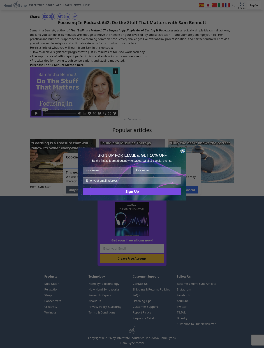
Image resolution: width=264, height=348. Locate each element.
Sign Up (132, 191)
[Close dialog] (182, 151)
